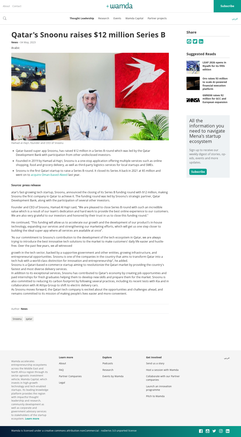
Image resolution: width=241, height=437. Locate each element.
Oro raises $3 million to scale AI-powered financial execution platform (215, 84)
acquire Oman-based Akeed (49, 175)
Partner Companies (70, 376)
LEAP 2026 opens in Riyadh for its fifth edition (214, 66)
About (6, 6)
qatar (29, 319)
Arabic (15, 48)
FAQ (61, 370)
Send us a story (155, 363)
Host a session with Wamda (162, 370)
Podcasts (108, 363)
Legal (62, 382)
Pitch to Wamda (155, 396)
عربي (235, 18)
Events (117, 18)
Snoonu (17, 319)
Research (103, 18)
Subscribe (227, 6)
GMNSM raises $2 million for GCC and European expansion (215, 99)
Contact (16, 6)
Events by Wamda (113, 376)
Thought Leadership (82, 18)
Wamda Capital (134, 18)
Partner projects (157, 18)
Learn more (32, 418)
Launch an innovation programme (159, 388)
